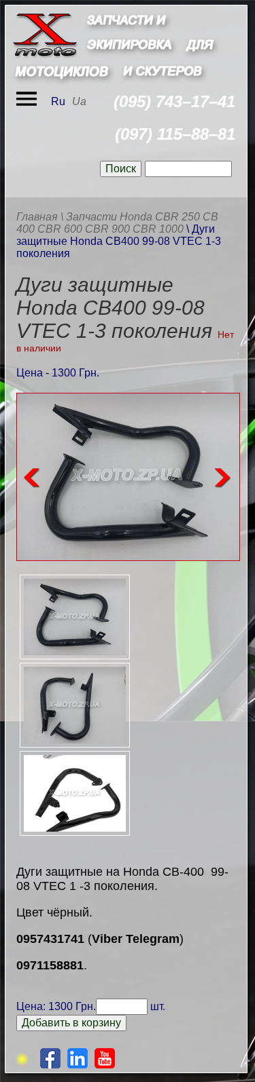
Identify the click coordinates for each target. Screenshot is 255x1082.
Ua (79, 101)
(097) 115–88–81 (175, 134)
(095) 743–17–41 (174, 101)
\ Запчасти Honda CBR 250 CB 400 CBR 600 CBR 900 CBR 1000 (117, 223)
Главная (37, 217)
